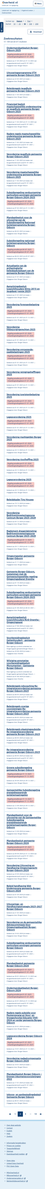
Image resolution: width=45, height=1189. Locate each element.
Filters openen (1, 27)
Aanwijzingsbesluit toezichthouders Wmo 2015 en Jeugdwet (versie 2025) (23, 289)
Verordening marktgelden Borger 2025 (24, 438)
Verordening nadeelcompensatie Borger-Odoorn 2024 (24, 1059)
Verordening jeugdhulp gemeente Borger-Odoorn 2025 (24, 155)
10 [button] (14, 24)
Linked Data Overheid (15, 1163)
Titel (29, 21)
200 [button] (36, 24)
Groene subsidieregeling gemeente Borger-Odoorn (20, 769)
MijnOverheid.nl (13, 1173)
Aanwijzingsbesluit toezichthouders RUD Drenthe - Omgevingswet (23, 620)
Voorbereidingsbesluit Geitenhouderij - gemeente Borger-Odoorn (21, 640)
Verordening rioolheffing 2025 (23, 459)
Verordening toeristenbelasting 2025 (23, 395)
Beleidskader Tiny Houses (20, 499)
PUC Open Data (13, 1166)
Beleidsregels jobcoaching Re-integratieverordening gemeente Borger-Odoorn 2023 (24, 688)
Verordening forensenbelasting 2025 (23, 305)
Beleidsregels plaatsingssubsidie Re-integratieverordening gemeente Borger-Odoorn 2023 (23, 732)
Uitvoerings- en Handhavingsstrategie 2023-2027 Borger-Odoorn (24, 906)
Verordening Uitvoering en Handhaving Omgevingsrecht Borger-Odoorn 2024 (22, 868)
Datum (20, 21)
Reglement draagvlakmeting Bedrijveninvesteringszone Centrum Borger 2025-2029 (22, 533)
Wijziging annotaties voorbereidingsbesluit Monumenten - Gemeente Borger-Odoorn (20, 664)
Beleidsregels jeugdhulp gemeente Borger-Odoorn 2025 (23, 89)
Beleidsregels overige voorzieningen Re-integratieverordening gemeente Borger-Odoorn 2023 (24, 710)
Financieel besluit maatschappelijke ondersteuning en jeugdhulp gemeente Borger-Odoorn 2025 (24, 108)
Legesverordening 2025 (19, 417)
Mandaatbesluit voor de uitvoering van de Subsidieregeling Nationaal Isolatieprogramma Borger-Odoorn (21, 222)
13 (35, 1114)
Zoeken (9, 1136)
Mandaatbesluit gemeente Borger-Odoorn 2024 (21, 842)
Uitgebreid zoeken (27, 10)
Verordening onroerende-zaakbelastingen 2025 (20, 350)
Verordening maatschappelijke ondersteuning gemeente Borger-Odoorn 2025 (24, 175)
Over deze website (14, 1125)
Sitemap (10, 1151)
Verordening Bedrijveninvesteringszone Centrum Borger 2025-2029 (21, 515)
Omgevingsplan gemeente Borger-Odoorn (20, 557)
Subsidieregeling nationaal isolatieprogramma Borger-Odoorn (21, 243)
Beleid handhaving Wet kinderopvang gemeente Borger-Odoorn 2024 (24, 888)
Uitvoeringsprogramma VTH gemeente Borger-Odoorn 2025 (23, 74)
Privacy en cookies (14, 1146)
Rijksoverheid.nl (13, 1175)
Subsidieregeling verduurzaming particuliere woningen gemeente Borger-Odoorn (24, 945)
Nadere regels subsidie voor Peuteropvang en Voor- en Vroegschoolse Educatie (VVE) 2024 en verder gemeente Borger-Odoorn (24, 1017)
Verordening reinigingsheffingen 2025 (23, 373)
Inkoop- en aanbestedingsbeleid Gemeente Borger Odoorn (24, 1095)
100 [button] (30, 24)
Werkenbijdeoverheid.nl (16, 1181)
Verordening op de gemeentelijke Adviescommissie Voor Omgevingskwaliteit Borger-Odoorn (24, 926)
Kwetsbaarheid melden (16, 1154)
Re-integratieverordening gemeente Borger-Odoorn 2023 (23, 751)
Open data (11, 1160)
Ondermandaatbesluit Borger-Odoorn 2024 (22, 989)
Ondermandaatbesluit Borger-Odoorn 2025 (22, 49)
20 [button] (20, 24)
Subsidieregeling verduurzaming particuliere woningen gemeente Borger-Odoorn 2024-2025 (24, 195)
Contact (10, 1128)
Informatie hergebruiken (16, 1143)
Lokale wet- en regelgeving (10, 10)
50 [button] (25, 24)
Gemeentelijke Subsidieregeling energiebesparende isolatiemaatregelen (23, 792)
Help (8, 1133)
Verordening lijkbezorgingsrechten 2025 (21, 328)
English (9, 1131)
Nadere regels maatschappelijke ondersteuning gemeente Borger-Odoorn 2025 (24, 136)
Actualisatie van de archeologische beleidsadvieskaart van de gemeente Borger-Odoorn (20, 269)
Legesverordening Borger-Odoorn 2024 (24, 1037)
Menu (39, 3)
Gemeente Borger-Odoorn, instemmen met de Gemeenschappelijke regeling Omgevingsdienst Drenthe (22, 575)
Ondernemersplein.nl (15, 1178)
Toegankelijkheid (13, 1148)
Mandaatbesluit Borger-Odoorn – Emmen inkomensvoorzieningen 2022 (24, 1076)
